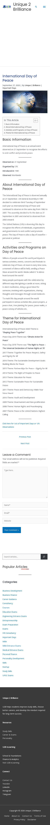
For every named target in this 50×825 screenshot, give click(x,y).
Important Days (9, 88)
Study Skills (7, 671)
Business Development (12, 590)
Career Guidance (10, 599)
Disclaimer (31, 819)
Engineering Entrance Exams (15, 616)
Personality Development (13, 658)
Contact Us (7, 780)
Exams (5, 628)
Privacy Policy (19, 819)
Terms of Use (40, 816)
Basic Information (12, 124)
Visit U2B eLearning (11, 762)
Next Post (25, 443)
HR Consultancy (9, 633)
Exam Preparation (10, 624)
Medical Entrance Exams (13, 650)
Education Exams (10, 612)
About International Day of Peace (19, 127)
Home (6, 816)
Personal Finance (10, 654)
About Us (16, 816)
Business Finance (10, 595)
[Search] (44, 556)
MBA (5, 641)
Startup (6, 667)
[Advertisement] (25, 40)
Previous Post (25, 436)
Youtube (6, 783)
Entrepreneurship (10, 620)
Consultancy (8, 603)
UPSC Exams (8, 675)
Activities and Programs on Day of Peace (21, 130)
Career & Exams (9, 734)
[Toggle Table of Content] (34, 120)
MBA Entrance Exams (12, 645)
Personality (7, 738)
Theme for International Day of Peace (20, 133)
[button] (36, 7)
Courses (6, 607)
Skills (5, 662)
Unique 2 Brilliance (22, 6)
